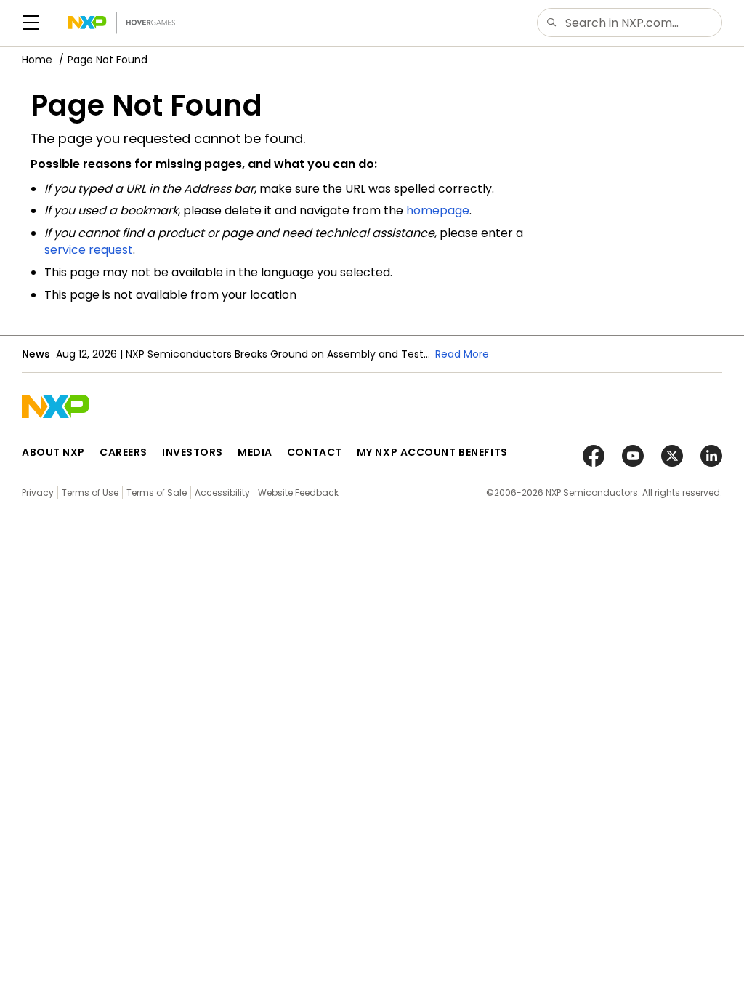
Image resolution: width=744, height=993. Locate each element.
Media (255, 452)
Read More (462, 354)
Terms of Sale (156, 492)
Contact (314, 452)
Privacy (38, 492)
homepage (437, 210)
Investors (192, 452)
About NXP (53, 452)
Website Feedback (298, 492)
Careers (123, 452)
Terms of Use (90, 492)
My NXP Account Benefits (432, 452)
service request (88, 249)
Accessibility (222, 492)
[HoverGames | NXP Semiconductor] (121, 23)
